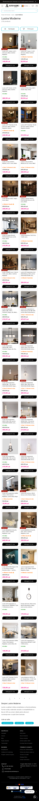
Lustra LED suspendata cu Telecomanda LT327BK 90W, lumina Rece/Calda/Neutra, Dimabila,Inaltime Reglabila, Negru (28, 310)
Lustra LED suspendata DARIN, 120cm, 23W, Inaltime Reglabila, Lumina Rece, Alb (10, 642)
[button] (2, 6)
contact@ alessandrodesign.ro (11, 771)
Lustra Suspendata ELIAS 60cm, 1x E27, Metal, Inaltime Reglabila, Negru (28, 568)
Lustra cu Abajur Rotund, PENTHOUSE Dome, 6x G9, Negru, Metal (9, 237)
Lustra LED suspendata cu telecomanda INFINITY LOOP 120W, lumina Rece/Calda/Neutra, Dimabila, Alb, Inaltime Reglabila (28, 642)
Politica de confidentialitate (26, 749)
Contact (3, 735)
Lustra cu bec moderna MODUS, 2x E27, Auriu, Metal (9, 162)
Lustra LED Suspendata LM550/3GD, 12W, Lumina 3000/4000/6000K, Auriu (27, 458)
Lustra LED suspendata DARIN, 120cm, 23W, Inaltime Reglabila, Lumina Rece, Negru (10, 495)
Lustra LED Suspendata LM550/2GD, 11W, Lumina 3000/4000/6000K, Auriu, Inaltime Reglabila (27, 421)
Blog (2, 738)
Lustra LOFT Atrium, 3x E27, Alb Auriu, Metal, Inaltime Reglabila (9, 89)
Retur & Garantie (24, 735)
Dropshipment (4, 749)
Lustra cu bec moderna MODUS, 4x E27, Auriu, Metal (28, 162)
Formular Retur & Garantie (26, 743)
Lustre (12, 14)
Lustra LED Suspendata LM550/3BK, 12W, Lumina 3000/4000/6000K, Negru (9, 458)
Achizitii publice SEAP (25, 740)
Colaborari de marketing (7, 752)
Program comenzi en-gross (7, 754)
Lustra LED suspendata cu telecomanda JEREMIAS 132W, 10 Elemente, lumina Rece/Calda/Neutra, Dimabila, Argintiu (10, 605)
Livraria (24, 797)
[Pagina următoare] (29, 698)
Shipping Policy (23, 757)
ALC (24, 796)
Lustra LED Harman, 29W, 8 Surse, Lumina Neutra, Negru (28, 494)
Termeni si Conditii (24, 754)
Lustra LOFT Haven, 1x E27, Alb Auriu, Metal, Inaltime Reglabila (28, 53)
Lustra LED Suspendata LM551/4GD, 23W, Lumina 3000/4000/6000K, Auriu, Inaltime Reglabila (9, 421)
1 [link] (9, 698)
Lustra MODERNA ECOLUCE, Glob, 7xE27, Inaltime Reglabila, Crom (28, 531)
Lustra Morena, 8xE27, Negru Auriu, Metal (9, 199)
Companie (3, 733)
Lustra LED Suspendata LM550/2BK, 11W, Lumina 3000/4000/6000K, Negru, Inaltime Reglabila (9, 384)
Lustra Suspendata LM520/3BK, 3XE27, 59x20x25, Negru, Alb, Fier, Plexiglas (9, 347)
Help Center (22, 733)
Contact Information (24, 759)
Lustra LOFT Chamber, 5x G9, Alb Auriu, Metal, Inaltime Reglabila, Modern (9, 126)
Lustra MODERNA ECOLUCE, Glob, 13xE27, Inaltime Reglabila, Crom (9, 531)
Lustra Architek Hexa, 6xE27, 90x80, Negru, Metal (28, 88)
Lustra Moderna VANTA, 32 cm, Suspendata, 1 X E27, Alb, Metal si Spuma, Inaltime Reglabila (28, 679)
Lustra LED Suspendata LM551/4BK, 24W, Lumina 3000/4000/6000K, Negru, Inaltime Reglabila (27, 384)
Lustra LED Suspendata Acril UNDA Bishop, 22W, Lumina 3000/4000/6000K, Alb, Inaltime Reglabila (28, 274)
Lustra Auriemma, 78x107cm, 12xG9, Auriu (28, 236)
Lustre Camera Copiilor (7, 723)
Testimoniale (4, 743)
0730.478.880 (7, 768)
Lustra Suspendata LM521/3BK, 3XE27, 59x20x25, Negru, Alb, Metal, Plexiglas (9, 310)
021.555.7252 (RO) (8, 766)
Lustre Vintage (29, 723)
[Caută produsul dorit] (36, 11)
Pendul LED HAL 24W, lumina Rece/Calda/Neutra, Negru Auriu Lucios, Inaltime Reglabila (28, 605)
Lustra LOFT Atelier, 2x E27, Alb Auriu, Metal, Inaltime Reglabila (9, 53)
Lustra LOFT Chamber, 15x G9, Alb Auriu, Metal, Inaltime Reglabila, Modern (28, 126)
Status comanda (24, 738)
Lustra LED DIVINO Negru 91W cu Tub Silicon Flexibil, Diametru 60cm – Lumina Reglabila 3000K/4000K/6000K (10, 568)
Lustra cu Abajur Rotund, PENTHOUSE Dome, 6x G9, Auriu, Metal (27, 200)
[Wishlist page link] (33, 6)
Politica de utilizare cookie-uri (27, 752)
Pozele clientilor (5, 740)
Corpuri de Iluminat (5, 14)
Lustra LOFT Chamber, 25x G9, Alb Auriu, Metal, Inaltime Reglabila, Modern (10, 679)
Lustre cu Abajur (19, 723)
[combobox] (19, 11)
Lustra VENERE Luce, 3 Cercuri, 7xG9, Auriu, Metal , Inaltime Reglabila (10, 274)
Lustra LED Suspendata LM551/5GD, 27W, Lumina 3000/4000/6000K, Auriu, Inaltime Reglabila (27, 347)
